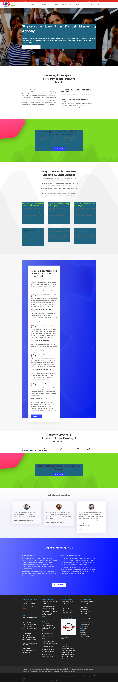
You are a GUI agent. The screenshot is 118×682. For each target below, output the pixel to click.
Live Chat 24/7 (84, 632)
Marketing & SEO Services (97, 4)
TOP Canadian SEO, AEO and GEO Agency (64, 4)
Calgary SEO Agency (91, 1)
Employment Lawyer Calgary (68, 658)
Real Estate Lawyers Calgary (48, 641)
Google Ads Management (87, 616)
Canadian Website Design (62, 1)
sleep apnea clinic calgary (47, 656)
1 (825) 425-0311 (31, 603)
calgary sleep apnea (46, 654)
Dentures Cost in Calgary (47, 623)
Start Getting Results (31, 47)
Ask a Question (59, 584)
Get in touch (59, 148)
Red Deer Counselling (46, 648)
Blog (108, 4)
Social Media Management (111, 1)
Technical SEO (84, 609)
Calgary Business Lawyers (47, 633)
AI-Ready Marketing (85, 603)
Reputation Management (87, 618)
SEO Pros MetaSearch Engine (88, 636)
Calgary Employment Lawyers (48, 635)
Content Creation (85, 624)
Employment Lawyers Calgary (48, 627)
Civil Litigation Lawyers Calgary (48, 640)
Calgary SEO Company (100, 1)
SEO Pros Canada (35, 4)
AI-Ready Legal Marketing (47, 4)
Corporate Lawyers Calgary (68, 661)
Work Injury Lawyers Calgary (68, 656)
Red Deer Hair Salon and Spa (48, 649)
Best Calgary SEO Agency (66, 637)
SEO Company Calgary (66, 638)
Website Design (84, 626)
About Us (86, 4)
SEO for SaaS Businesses (87, 611)
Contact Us (113, 4)
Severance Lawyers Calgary (68, 648)
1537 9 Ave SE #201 (26, 606)
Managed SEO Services (86, 620)
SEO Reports (79, 4)
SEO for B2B (84, 613)
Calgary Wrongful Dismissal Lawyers (38, 677)
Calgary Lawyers (65, 646)
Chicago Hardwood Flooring (48, 625)
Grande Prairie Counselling (47, 646)
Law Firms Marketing (73, 1)
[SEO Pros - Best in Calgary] (68, 627)
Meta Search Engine (82, 1)
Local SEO (83, 630)
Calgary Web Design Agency (48, 651)
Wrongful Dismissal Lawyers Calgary (73, 677)
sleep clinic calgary (46, 652)
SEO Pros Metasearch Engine (47, 680)
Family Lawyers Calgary (47, 632)
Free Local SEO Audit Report (87, 601)
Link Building (84, 628)
